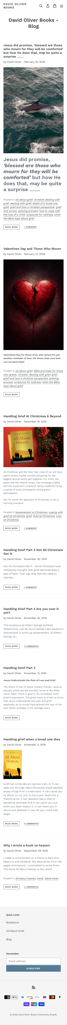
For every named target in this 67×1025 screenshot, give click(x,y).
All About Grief (15, 930)
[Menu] (61, 5)
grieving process (28, 210)
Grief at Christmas (44, 516)
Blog (9, 939)
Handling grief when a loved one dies (31, 739)
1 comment (30, 227)
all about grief (23, 199)
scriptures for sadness (39, 214)
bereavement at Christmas (31, 512)
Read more (11, 227)
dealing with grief (20, 203)
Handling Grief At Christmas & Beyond (32, 416)
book (40, 878)
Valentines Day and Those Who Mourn (32, 249)
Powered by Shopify (47, 1014)
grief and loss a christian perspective (32, 207)
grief (6, 207)
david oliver (52, 878)
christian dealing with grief (34, 374)
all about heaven (25, 878)
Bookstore (12, 922)
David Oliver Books (14, 5)
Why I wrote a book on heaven (26, 845)
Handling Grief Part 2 (19, 668)
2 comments (31, 646)
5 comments (31, 823)
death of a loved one (45, 203)
